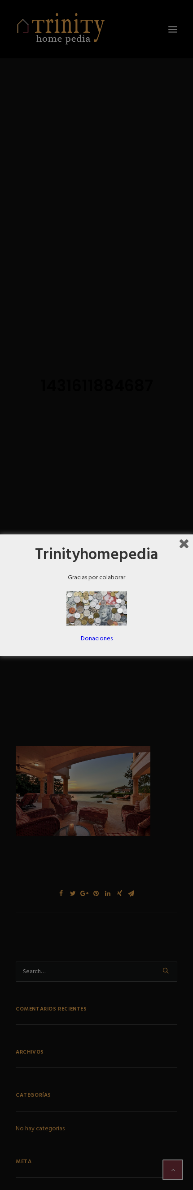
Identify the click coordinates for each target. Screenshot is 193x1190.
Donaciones (97, 639)
